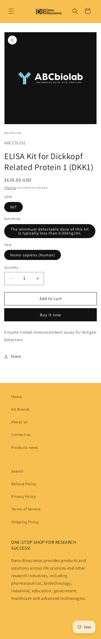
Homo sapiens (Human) (32, 254)
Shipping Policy (25, 521)
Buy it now (50, 314)
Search (17, 471)
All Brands (20, 409)
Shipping (10, 187)
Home (16, 396)
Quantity (11, 267)
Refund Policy (23, 483)
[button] (11, 11)
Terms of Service (26, 509)
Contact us (21, 434)
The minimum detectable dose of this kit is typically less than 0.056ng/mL (50, 231)
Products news (24, 447)
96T (13, 207)
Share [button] (16, 356)
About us (19, 421)
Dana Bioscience (56, 634)
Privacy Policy (23, 496)
